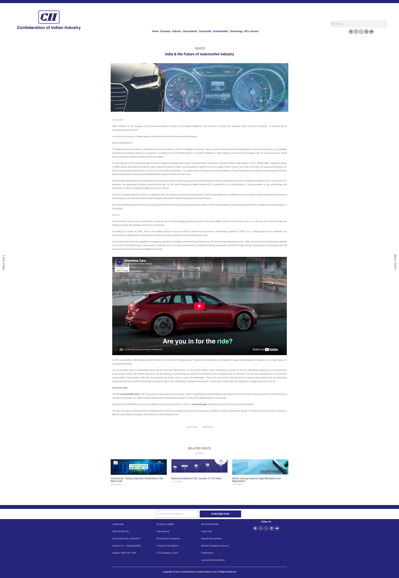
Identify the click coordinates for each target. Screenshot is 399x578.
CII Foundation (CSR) (167, 552)
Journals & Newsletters (213, 560)
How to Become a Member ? (126, 538)
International (190, 31)
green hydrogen (199, 404)
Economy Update (165, 524)
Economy (165, 31)
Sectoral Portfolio (210, 524)
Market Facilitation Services (215, 545)
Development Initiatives (168, 538)
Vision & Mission (120, 531)
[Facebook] (351, 31)
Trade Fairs (206, 531)
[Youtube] (371, 31)
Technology (236, 31)
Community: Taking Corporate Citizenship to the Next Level (137, 480)
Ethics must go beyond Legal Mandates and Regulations (256, 480)
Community (205, 31)
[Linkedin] (366, 31)
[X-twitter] (361, 31)
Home (155, 31)
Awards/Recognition (211, 538)
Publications (207, 552)
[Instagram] (356, 31)
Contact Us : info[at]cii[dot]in (126, 545)
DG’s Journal (251, 31)
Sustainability (220, 31)
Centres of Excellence (168, 545)
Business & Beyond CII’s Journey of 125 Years (196, 478)
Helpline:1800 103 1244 (124, 552)
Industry (176, 31)
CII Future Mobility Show (128, 394)
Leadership (117, 524)
